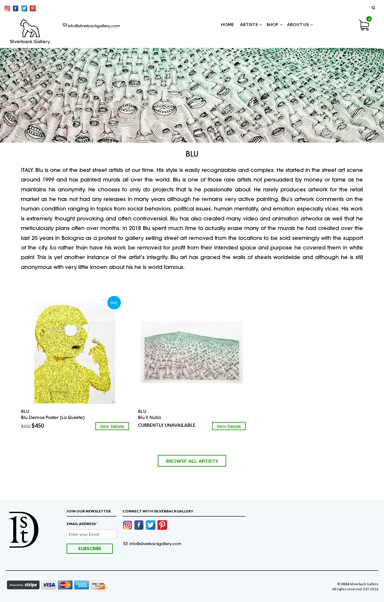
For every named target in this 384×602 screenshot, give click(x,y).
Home (227, 24)
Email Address (82, 523)
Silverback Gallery (30, 41)
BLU (142, 411)
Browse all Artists (192, 461)
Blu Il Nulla (149, 417)
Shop (272, 24)
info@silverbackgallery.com (94, 25)
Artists (249, 24)
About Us (298, 24)
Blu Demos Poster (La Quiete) (53, 417)
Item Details (112, 426)
